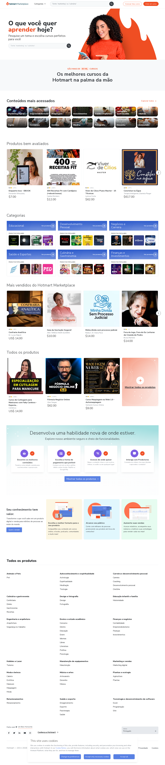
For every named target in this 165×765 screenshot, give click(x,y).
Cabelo (10, 676)
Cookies (155, 748)
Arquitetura (11, 623)
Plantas (116, 680)
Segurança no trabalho (16, 627)
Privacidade (143, 748)
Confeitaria (11, 600)
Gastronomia (12, 608)
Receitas (10, 612)
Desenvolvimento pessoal (124, 585)
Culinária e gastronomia (18, 596)
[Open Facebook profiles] (9, 733)
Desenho (63, 680)
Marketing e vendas (122, 661)
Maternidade (118, 600)
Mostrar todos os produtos (81, 479)
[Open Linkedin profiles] (19, 733)
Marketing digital (120, 665)
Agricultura (117, 676)
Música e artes (66, 672)
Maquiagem (11, 688)
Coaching (116, 581)
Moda (9, 691)
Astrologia (64, 577)
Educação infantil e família (125, 596)
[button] (140, 730)
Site (114, 710)
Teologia (63, 589)
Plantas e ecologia (122, 672)
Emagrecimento (66, 703)
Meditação (64, 585)
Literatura (64, 646)
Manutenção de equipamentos (74, 661)
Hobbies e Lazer (14, 661)
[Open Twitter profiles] (14, 733)
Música (63, 684)
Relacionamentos (15, 699)
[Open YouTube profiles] (25, 733)
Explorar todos (147, 101)
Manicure (10, 684)
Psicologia (64, 654)
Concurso (63, 623)
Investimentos (119, 634)
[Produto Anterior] (6, 170)
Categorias (38, 4)
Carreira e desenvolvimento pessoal (130, 573)
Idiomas (63, 638)
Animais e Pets (14, 573)
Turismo (10, 665)
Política (63, 650)
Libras (62, 642)
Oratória (116, 589)
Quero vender (14, 529)
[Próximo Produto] (158, 170)
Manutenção (65, 665)
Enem (62, 634)
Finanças (116, 630)
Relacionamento (13, 703)
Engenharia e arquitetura (18, 619)
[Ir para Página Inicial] (17, 4)
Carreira (116, 577)
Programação (118, 706)
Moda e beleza (13, 672)
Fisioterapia (65, 710)
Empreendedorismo (121, 627)
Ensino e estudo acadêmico (72, 619)
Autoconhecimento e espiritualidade (77, 573)
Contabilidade (119, 623)
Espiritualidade (66, 581)
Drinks (9, 604)
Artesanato (65, 676)
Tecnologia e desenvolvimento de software (134, 699)
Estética (10, 680)
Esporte (63, 706)
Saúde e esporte (67, 699)
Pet (8, 577)
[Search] (111, 4)
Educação (64, 630)
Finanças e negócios (122, 619)
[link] (17, 111)
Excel (115, 703)
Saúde (62, 714)
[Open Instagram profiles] (30, 733)
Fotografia (64, 604)
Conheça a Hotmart (47, 732)
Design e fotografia (69, 596)
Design (63, 600)
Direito (63, 627)
